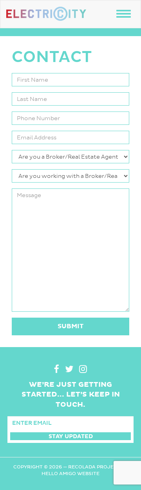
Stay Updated (71, 436)
